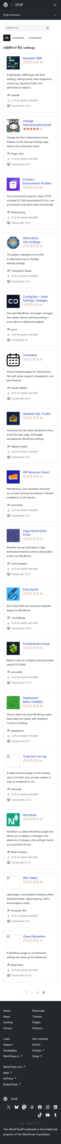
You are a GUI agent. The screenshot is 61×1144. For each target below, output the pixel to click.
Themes (37, 1016)
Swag (37, 1056)
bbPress (9, 1078)
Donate (38, 1050)
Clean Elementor (34, 936)
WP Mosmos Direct (36, 472)
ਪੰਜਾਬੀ (14, 1099)
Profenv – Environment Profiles (37, 181)
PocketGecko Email (36, 643)
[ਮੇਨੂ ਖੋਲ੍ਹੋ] (56, 5)
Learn (6, 1038)
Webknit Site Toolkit (37, 414)
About (6, 1010)
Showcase (38, 1010)
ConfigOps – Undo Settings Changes (35, 298)
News (6, 1016)
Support (8, 1044)
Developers (10, 1050)
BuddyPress (12, 1084)
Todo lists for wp (35, 756)
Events (36, 1044)
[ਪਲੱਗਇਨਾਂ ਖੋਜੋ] (47, 28)
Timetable (30, 355)
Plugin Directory (11, 14)
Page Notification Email (35, 532)
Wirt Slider (30, 878)
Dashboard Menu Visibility (33, 699)
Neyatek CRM (32, 58)
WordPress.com (14, 1066)
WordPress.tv (13, 1056)
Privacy (7, 1028)
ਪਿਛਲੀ (19, 992)
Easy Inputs (31, 589)
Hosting (8, 1022)
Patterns (37, 1028)
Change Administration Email (37, 122)
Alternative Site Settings (32, 240)
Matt (7, 1072)
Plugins (36, 1022)
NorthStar (30, 815)
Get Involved (40, 1038)
